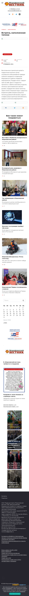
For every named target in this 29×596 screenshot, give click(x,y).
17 (4, 313)
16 (23, 311)
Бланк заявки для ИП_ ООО (9, 550)
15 (19, 311)
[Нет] (27, 590)
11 (7, 311)
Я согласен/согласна (15, 593)
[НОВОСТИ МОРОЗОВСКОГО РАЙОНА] (14, 391)
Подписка (4, 498)
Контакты (4, 496)
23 (23, 313)
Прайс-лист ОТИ (6, 558)
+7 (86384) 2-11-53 (14, 9)
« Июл (5, 322)
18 (7, 313)
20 (14, 313)
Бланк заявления (6, 551)
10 (4, 311)
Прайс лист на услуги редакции (10, 553)
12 (10, 311)
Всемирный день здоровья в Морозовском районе (11, 169)
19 (10, 313)
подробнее (9, 588)
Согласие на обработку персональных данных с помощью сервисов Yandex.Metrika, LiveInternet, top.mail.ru (14, 538)
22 (20, 313)
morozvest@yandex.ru (14, 10)
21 (16, 313)
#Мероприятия (7, 54)
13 (13, 311)
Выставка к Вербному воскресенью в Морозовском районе (14, 138)
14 (16, 311)
